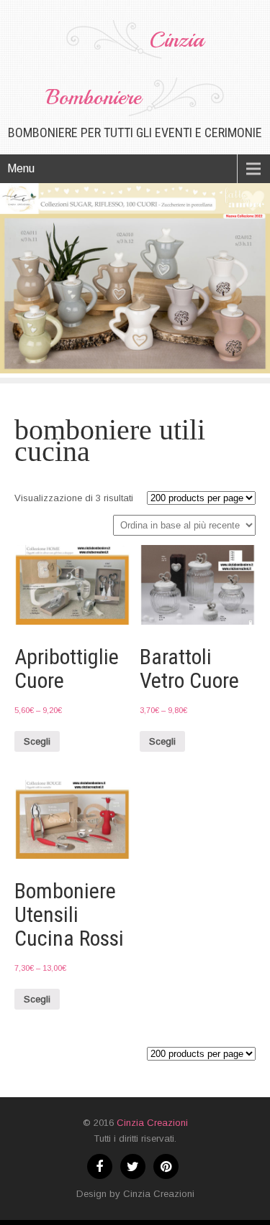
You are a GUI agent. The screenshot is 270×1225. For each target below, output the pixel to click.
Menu (21, 168)
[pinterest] (166, 1166)
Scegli (37, 741)
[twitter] (132, 1166)
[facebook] (99, 1166)
